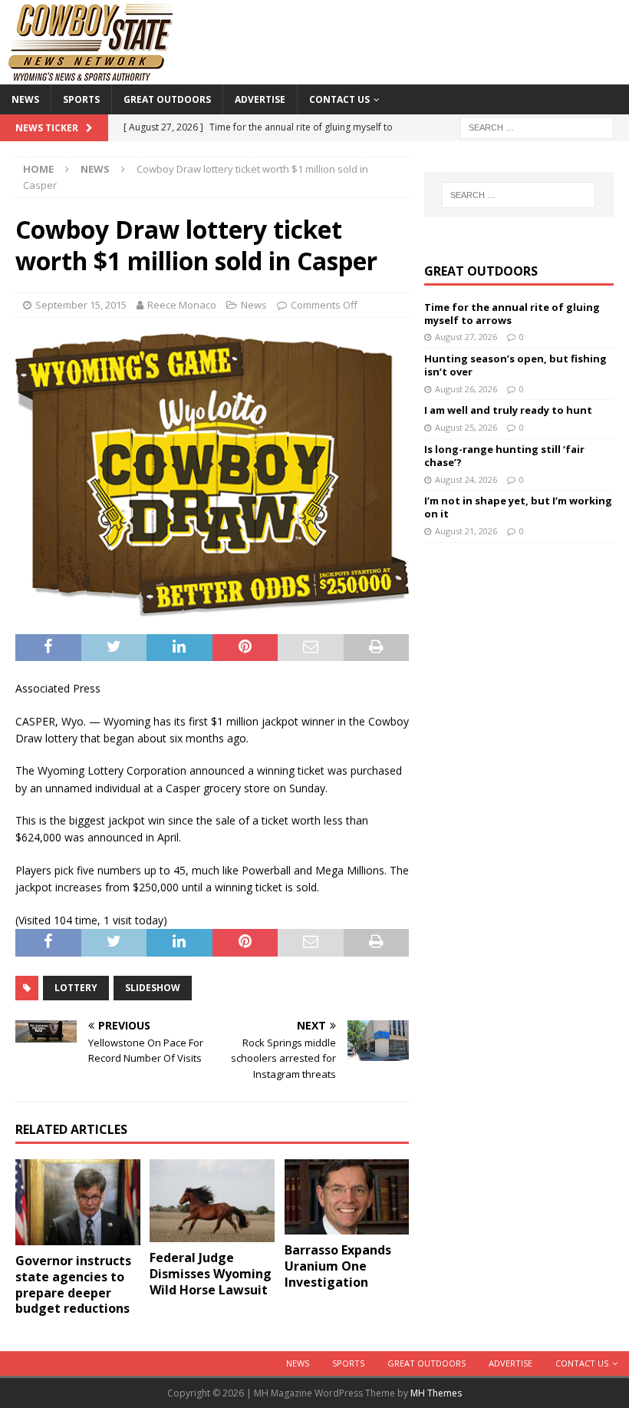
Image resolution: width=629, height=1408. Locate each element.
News (25, 99)
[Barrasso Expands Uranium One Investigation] (347, 1197)
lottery (75, 987)
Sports (81, 99)
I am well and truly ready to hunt (508, 410)
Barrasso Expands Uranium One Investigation (338, 1266)
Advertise (260, 99)
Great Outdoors (167, 99)
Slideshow (152, 987)
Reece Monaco (181, 305)
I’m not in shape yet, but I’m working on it (518, 507)
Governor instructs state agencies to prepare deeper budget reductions (73, 1284)
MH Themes (436, 1393)
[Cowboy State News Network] (92, 75)
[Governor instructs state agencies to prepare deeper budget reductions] (77, 1202)
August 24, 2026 (466, 479)
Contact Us (339, 99)
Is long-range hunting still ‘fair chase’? (504, 455)
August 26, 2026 (466, 389)
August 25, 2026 (466, 427)
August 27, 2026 (466, 336)
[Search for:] (537, 126)
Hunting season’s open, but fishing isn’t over (515, 365)
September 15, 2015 (81, 305)
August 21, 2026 (466, 531)
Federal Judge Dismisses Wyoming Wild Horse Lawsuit (211, 1273)
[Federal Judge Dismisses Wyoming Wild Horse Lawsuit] (212, 1200)
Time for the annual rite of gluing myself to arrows (512, 313)
